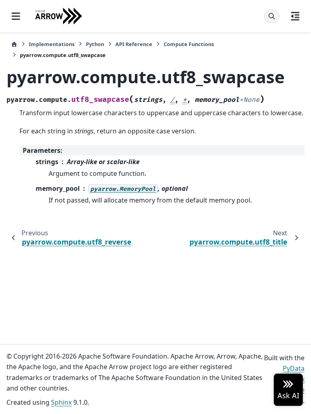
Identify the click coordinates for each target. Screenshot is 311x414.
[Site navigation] (15, 16)
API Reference (133, 44)
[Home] (14, 44)
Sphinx (61, 402)
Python (95, 44)
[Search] (271, 16)
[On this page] (295, 16)
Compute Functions (189, 44)
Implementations (52, 44)
